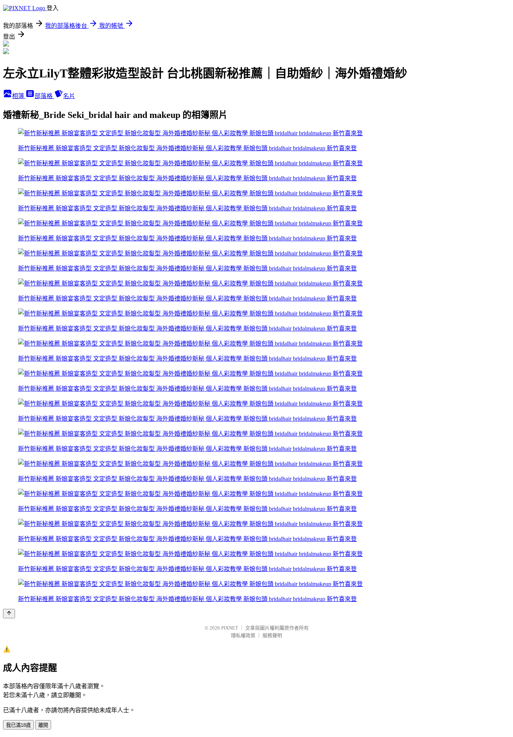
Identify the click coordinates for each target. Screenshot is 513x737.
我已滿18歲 (18, 725)
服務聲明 (272, 635)
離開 (43, 725)
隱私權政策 (243, 635)
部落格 (44, 96)
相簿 (19, 96)
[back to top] (9, 613)
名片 (69, 96)
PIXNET (229, 628)
